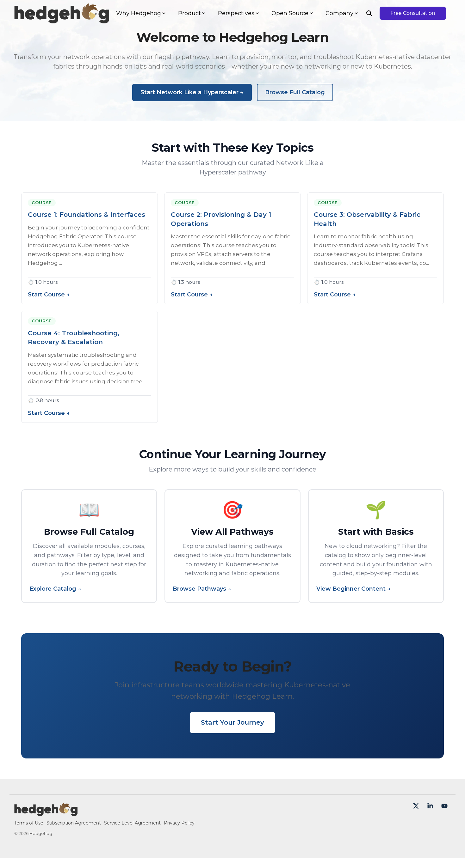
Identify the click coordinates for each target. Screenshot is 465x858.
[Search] (369, 13)
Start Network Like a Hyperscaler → (192, 92)
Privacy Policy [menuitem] (179, 823)
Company (339, 13)
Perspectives (236, 13)
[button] (416, 806)
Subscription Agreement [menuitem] (73, 823)
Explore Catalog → (55, 589)
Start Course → (49, 294)
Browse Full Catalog (295, 92)
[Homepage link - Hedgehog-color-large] (46, 812)
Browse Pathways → (202, 589)
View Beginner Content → (353, 589)
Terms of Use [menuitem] (28, 823)
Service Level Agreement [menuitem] (132, 823)
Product (189, 13)
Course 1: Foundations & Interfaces (86, 214)
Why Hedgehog (138, 13)
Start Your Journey (232, 722)
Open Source (289, 13)
